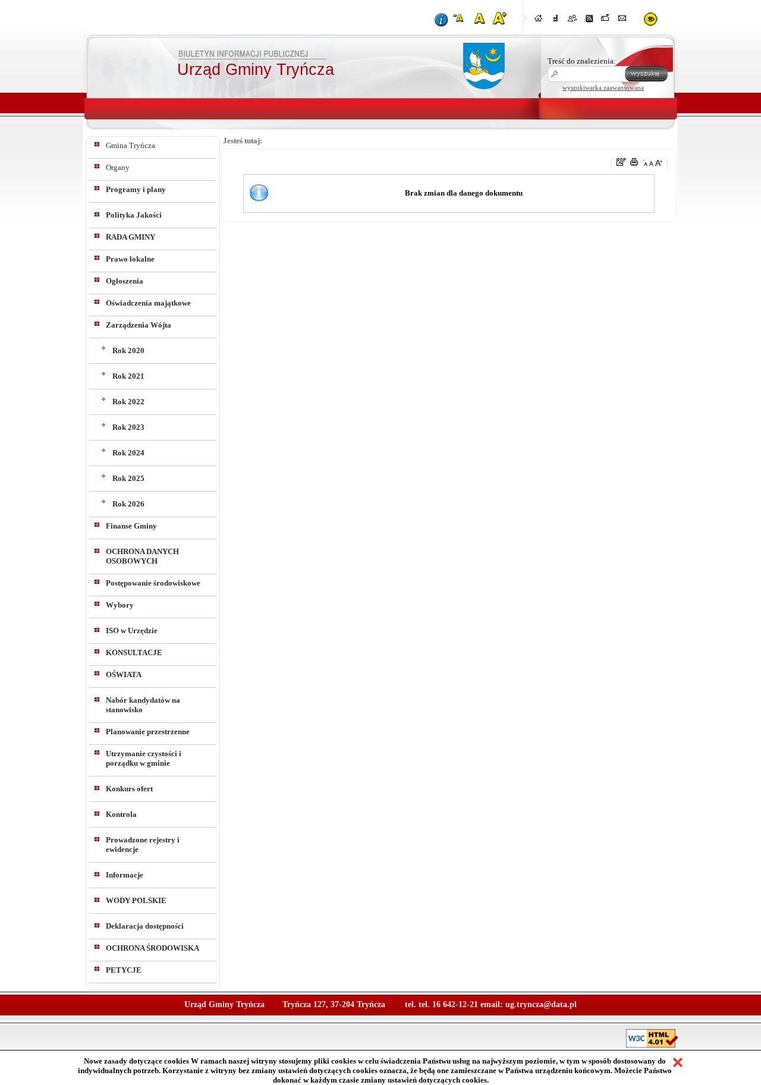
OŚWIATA (123, 674)
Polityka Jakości (134, 214)
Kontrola (121, 814)
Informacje (124, 874)
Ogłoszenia (124, 280)
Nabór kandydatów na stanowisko (143, 705)
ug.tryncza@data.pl (541, 1004)
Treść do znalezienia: (582, 60)
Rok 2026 (128, 503)
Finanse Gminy (131, 525)
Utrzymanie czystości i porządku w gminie (143, 758)
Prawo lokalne (130, 258)
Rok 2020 (128, 350)
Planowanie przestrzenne (148, 731)
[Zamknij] (678, 1062)
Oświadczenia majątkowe (148, 302)
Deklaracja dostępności (145, 926)
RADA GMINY (130, 236)
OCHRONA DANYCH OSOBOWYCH (142, 556)
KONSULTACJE (134, 652)
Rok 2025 (128, 478)
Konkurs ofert (129, 788)
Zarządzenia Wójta (138, 324)
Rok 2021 (128, 376)
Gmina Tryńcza (130, 145)
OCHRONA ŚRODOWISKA (152, 948)
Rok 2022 (128, 401)
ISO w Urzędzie (132, 630)
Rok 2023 (128, 427)
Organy (118, 167)
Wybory (120, 604)
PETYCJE (123, 970)
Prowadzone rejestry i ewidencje (143, 844)
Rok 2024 (128, 452)
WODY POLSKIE (136, 900)
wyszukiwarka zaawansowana (603, 87)
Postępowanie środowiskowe (153, 582)
